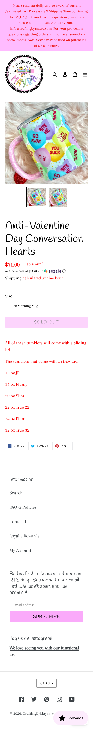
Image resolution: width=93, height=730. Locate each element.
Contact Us (20, 521)
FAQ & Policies (23, 507)
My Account (20, 550)
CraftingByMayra (36, 713)
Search (16, 493)
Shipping (13, 278)
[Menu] (85, 74)
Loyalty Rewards (25, 536)
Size (8, 296)
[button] (35, 271)
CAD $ (45, 683)
